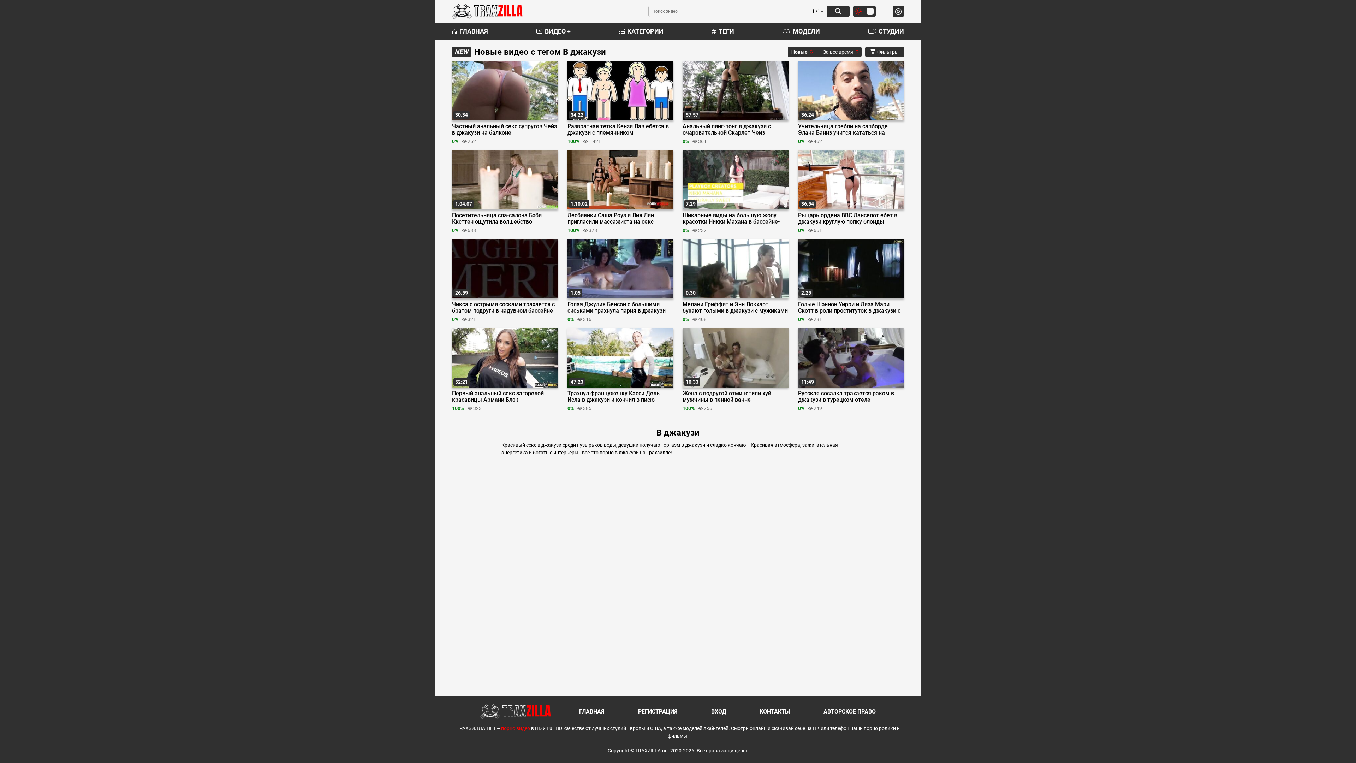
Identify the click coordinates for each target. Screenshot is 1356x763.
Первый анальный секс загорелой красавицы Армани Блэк (498, 396)
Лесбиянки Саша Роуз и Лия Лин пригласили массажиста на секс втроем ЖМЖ (610, 218)
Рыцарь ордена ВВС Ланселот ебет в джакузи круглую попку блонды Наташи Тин (847, 218)
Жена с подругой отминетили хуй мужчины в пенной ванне (727, 396)
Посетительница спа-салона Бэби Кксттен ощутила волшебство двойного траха (497, 218)
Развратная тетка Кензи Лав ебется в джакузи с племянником (618, 129)
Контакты (775, 711)
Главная (473, 31)
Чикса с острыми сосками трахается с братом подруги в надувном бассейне (503, 307)
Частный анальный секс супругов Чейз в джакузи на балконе (504, 129)
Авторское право (849, 711)
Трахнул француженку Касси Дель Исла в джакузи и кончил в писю (613, 396)
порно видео (515, 728)
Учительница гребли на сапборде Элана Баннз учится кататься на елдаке (843, 129)
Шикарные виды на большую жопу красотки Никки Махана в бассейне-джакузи (731, 218)
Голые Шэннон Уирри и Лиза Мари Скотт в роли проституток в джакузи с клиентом (849, 307)
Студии (891, 31)
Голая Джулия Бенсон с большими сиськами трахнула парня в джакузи (616, 307)
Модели (806, 31)
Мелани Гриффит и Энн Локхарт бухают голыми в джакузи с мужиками (735, 307)
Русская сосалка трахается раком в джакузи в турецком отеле (846, 396)
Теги (726, 31)
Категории (645, 31)
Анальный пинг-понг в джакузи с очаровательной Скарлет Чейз (727, 129)
